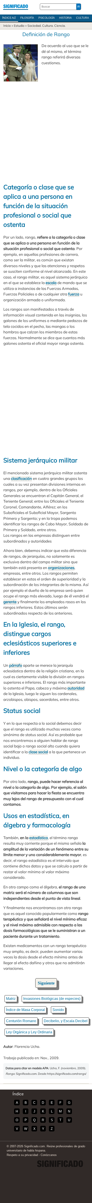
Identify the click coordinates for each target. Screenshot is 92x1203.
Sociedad (34, 26)
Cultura (82, 17)
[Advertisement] (46, 130)
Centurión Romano (21, 1021)
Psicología (46, 17)
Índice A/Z (9, 17)
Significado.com (15, 7)
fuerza (73, 294)
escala (51, 282)
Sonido (58, 1010)
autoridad (75, 688)
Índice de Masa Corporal (25, 1010)
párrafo (15, 665)
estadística (38, 837)
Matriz (11, 999)
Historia (65, 17)
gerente (10, 601)
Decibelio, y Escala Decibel (66, 1021)
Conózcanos (49, 1155)
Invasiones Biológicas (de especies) (51, 999)
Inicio (7, 26)
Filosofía (27, 17)
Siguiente (46, 983)
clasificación (21, 478)
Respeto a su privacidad (22, 1155)
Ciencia (59, 26)
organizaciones (61, 567)
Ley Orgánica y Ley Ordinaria (29, 1032)
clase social (38, 751)
